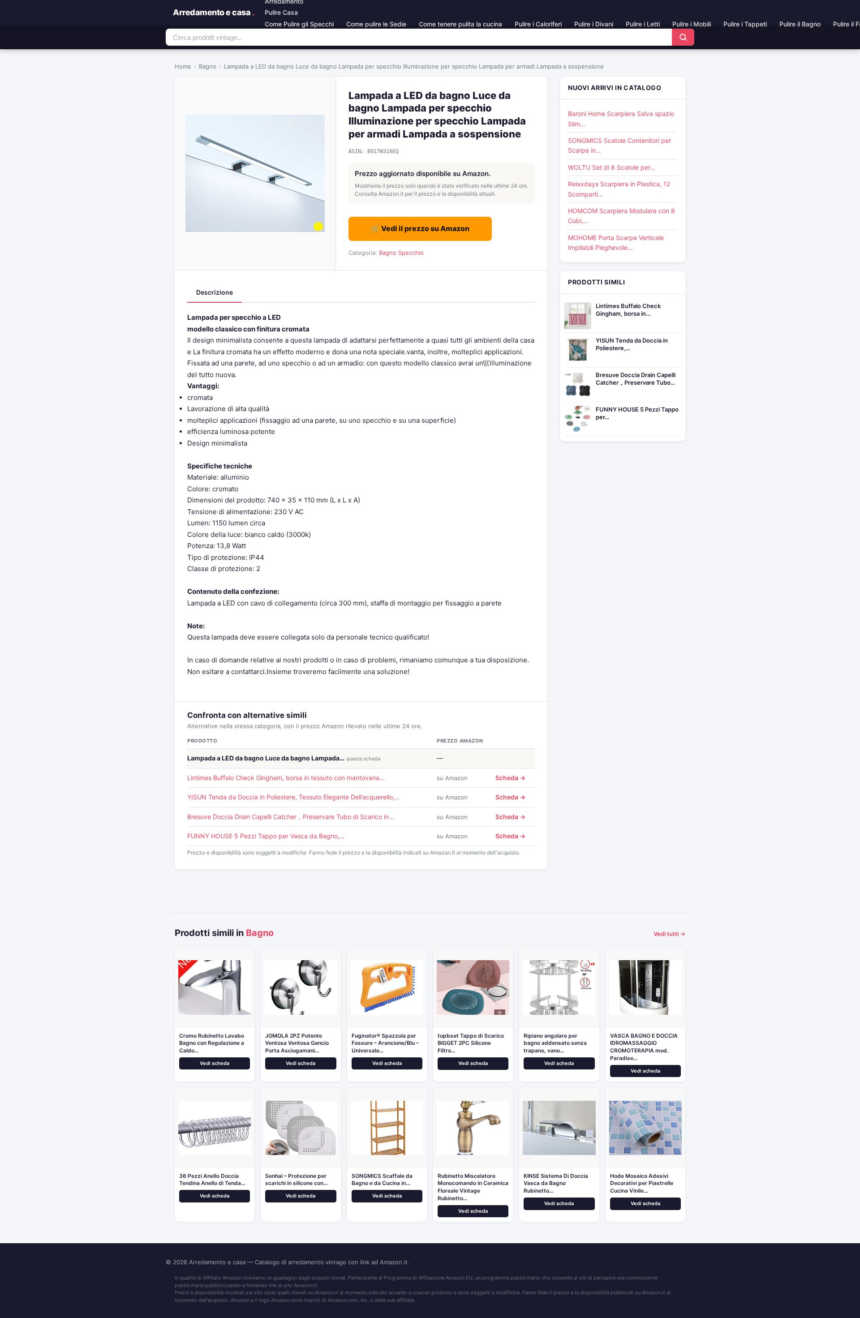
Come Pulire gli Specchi (299, 24)
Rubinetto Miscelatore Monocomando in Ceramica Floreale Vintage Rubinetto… (473, 1187)
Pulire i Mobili (691, 24)
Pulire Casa (281, 12)
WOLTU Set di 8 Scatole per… (611, 167)
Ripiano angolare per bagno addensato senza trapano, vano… (555, 1043)
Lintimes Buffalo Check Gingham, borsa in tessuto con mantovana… (286, 777)
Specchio (411, 252)
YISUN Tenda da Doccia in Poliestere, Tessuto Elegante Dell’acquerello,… (293, 797)
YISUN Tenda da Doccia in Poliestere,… (632, 344)
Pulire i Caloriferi (538, 24)
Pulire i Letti (643, 24)
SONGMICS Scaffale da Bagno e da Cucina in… (382, 1179)
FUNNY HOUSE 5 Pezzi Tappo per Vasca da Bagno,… (266, 836)
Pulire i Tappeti (745, 24)
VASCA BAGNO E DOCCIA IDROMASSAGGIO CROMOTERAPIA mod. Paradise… (644, 1046)
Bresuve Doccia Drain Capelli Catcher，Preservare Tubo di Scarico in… (290, 816)
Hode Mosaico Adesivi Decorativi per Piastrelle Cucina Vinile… (641, 1183)
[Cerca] (683, 37)
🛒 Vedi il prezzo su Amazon (420, 228)
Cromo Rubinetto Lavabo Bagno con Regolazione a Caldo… (211, 1043)
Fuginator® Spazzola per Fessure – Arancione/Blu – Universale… (385, 1043)
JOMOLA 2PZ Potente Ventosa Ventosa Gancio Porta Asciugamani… (297, 1043)
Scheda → (510, 777)
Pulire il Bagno (800, 24)
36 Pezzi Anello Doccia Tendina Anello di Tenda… (212, 1179)
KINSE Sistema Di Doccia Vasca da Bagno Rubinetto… (556, 1183)
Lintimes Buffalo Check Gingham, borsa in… (628, 309)
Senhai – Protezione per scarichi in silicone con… (296, 1179)
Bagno (207, 66)
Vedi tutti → (669, 933)
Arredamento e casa (213, 12)
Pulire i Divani (593, 24)
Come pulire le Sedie (376, 24)
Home (183, 66)
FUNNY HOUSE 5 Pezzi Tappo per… (637, 413)
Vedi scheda (214, 1063)
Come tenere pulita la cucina (460, 24)
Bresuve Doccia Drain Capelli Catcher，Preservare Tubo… (635, 378)
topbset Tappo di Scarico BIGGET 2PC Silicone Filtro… (471, 1043)
